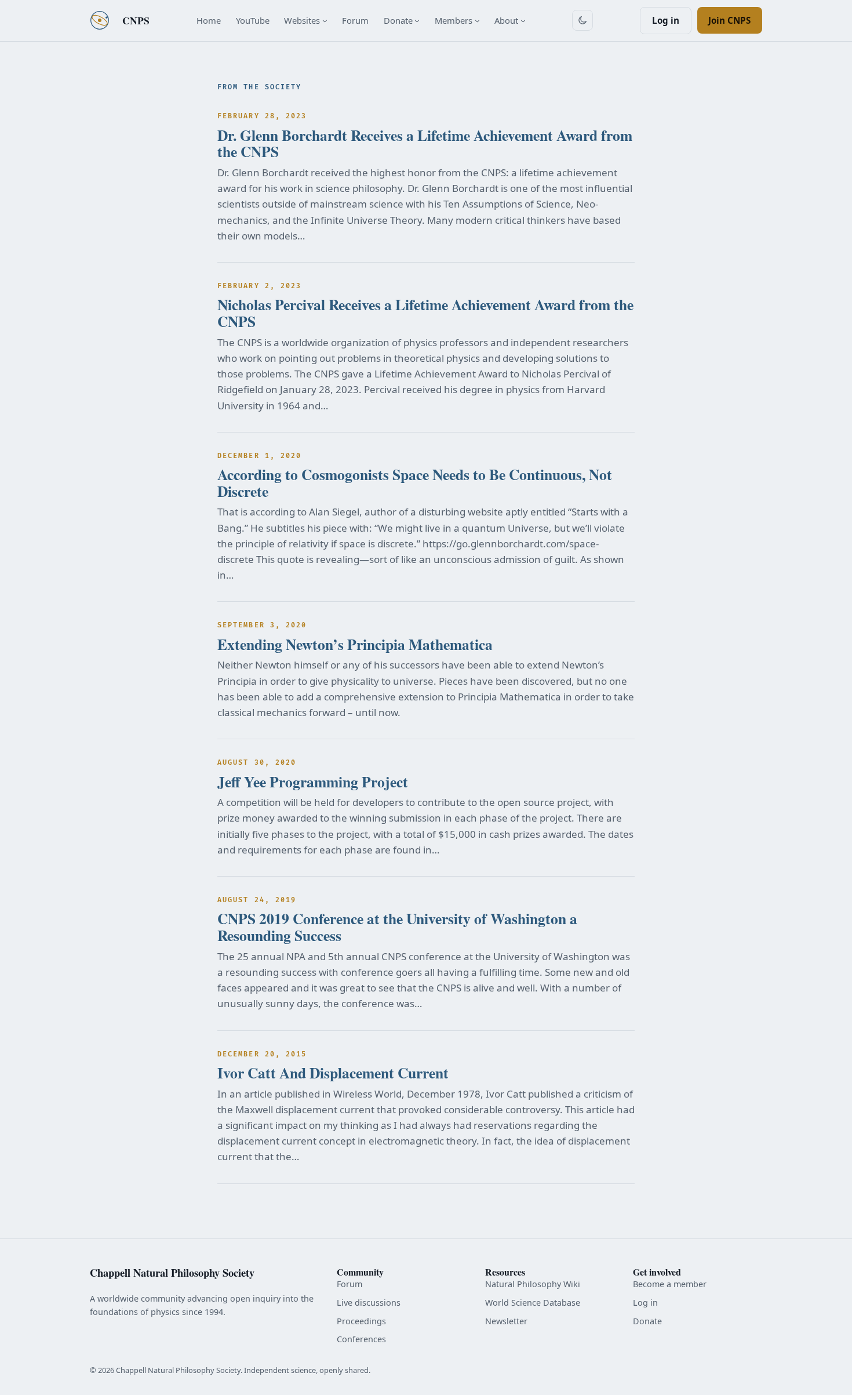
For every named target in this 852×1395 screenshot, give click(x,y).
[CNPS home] (100, 20)
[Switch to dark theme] (582, 20)
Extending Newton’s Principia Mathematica (355, 644)
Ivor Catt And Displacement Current (333, 1073)
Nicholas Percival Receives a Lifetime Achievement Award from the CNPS (425, 312)
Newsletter (506, 1321)
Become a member (670, 1283)
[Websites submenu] (324, 20)
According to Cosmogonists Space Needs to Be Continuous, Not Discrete (414, 482)
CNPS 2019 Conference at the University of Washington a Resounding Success (397, 926)
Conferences (361, 1339)
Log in (665, 20)
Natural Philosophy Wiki (532, 1283)
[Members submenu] (477, 20)
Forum (349, 1283)
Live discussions (368, 1302)
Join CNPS (729, 20)
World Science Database (532, 1302)
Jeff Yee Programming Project (312, 781)
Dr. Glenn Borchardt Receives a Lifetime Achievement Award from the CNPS (424, 143)
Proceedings (361, 1321)
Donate (647, 1321)
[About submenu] (523, 20)
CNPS (136, 20)
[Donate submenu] (417, 20)
